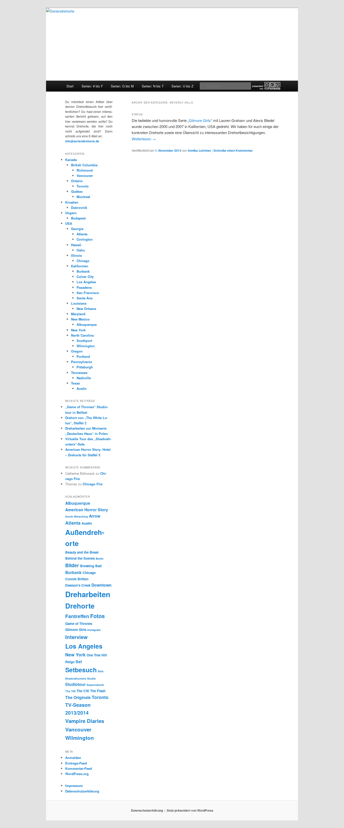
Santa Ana (84, 298)
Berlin (100, 558)
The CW (83, 690)
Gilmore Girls (200, 120)
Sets (101, 671)
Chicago (83, 260)
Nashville (84, 377)
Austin (82, 388)
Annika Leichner (199, 150)
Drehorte (79, 606)
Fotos (97, 616)
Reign (70, 661)
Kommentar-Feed (78, 768)
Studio (91, 678)
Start (70, 86)
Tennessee (79, 372)
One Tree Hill (97, 655)
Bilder (72, 565)
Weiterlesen (144, 138)
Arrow (94, 516)
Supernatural (95, 685)
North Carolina (82, 335)
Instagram (93, 630)
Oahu (81, 250)
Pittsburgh (85, 367)
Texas (75, 383)
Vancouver (85, 175)
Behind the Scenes (80, 558)
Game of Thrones (78, 623)
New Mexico (80, 319)
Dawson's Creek (77, 585)
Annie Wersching (76, 516)
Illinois (76, 255)
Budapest (78, 218)
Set (79, 661)
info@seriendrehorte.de (82, 141)
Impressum (74, 785)
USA (68, 223)
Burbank (83, 271)
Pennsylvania (81, 361)
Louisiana (78, 303)
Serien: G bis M (122, 86)
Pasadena (84, 287)
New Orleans (86, 308)
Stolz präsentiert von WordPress (190, 810)
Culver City (85, 276)
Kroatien (71, 202)
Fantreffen (77, 616)
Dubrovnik (79, 207)
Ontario (77, 180)
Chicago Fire (92, 484)
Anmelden (73, 757)
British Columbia (84, 165)
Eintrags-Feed (76, 763)
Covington (85, 239)
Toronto (83, 186)
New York (78, 330)
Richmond (85, 170)
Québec (77, 191)
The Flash (98, 690)
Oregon (77, 351)
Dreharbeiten (87, 594)
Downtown (101, 585)
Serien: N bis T (153, 86)
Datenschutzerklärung (82, 791)
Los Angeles (86, 281)
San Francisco (88, 292)
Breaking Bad (90, 565)
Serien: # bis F (92, 86)
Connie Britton (76, 579)
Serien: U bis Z (182, 86)
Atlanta (82, 234)
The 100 (70, 691)
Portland (83, 356)
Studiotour (75, 684)
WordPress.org (77, 773)
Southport (84, 340)
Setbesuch (81, 669)
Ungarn (71, 212)
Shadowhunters (75, 678)
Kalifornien (79, 266)
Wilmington (86, 345)
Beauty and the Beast (81, 552)
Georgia (77, 228)
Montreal (83, 196)
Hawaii (76, 244)
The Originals (78, 697)
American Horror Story (86, 510)
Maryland (78, 313)
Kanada (71, 159)
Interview (76, 637)
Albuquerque (87, 324)
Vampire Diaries (84, 720)
